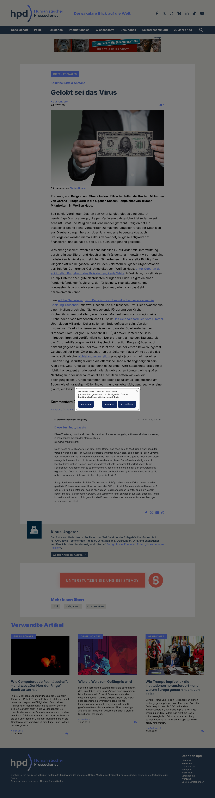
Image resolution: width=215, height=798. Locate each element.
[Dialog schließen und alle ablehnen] (136, 390)
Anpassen (86, 404)
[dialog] (107, 399)
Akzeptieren (127, 404)
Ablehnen (109, 404)
